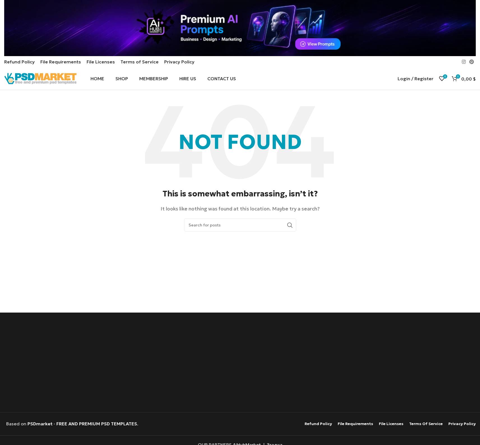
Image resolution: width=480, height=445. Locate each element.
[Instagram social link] (463, 62)
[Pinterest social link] (472, 62)
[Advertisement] (240, 363)
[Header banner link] (240, 28)
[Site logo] (40, 78)
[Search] (289, 225)
